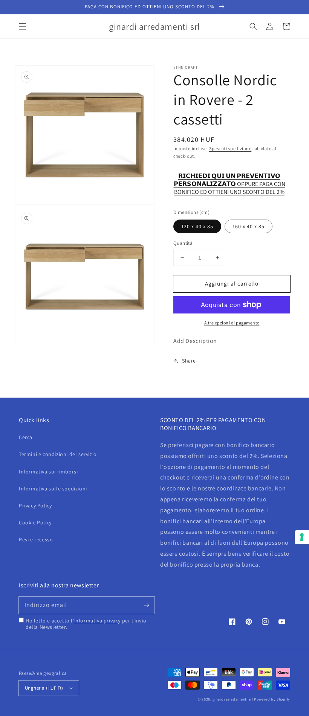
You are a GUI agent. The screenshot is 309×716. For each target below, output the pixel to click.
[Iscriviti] (146, 605)
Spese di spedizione (230, 148)
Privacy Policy (35, 505)
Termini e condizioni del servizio (58, 454)
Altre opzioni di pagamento (232, 323)
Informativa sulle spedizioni (53, 488)
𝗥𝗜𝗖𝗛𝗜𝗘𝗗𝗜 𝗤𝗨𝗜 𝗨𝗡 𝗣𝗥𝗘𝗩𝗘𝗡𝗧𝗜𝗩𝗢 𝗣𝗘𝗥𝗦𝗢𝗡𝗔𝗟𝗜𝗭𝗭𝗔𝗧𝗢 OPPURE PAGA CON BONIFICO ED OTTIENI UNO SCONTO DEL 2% (229, 180)
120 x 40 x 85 (197, 226)
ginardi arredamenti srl (233, 699)
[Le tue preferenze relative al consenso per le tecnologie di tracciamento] (302, 537)
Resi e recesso (36, 539)
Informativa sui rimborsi (48, 471)
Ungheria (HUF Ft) (44, 688)
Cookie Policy (35, 522)
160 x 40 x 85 (249, 226)
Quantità (183, 243)
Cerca (25, 437)
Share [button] (189, 360)
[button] (22, 26)
